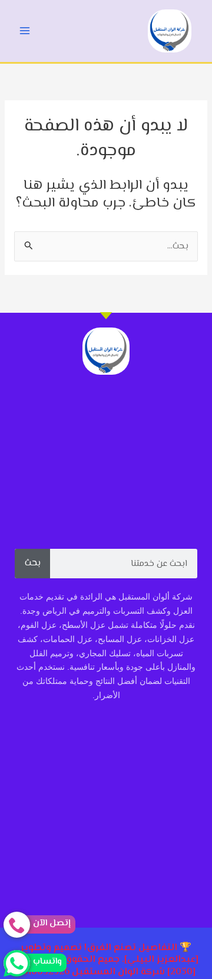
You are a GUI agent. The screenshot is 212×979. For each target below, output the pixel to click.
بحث (33, 563)
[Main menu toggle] (24, 31)
